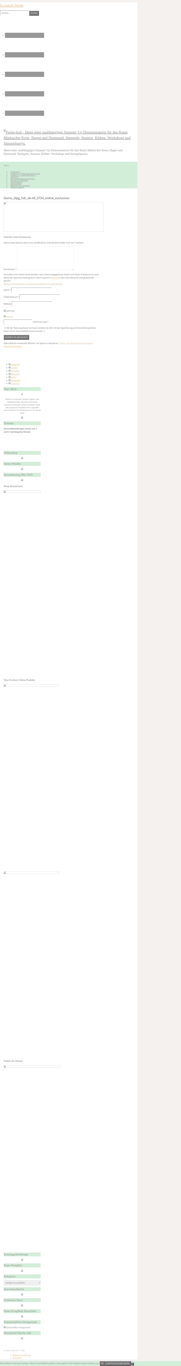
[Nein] (132, 1364)
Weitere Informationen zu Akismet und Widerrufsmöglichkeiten (33, 284)
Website (7, 303)
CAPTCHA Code (40, 322)
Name (7, 290)
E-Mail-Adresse (11, 297)
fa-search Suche (11, 5)
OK (102, 1363)
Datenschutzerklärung (21, 1355)
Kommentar (10, 269)
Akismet (54, 277)
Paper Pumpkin (17, 187)
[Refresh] (8, 316)
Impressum (17, 1358)
